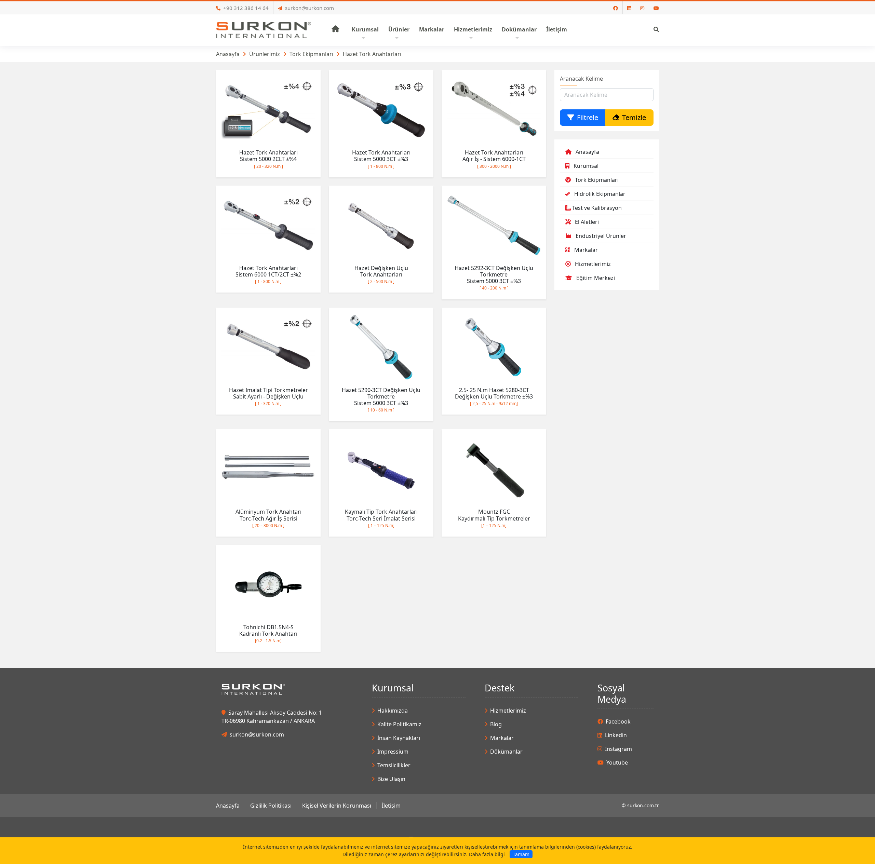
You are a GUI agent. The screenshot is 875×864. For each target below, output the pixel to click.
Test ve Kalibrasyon (597, 208)
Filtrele (587, 117)
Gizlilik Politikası (271, 805)
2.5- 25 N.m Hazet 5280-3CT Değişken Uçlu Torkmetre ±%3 (494, 396)
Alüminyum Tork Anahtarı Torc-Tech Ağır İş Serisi (268, 518)
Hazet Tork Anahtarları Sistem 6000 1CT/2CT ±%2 (268, 274)
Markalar (586, 250)
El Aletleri (587, 222)
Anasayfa (228, 54)
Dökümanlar (506, 751)
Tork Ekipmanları (311, 54)
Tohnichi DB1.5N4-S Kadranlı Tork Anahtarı (268, 633)
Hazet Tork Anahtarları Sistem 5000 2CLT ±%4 (268, 159)
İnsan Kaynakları (398, 738)
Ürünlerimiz (264, 54)
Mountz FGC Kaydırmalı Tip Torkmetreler (494, 518)
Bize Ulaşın (391, 779)
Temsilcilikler (393, 765)
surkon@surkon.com (309, 7)
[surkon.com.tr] (263, 29)
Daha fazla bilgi (487, 854)
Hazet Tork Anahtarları (372, 54)
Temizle (634, 117)
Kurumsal (586, 166)
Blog (496, 724)
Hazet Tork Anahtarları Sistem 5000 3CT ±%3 (381, 159)
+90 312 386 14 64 (246, 7)
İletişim (391, 805)
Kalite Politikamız (399, 724)
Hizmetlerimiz (593, 264)
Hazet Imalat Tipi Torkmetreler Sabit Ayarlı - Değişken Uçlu (268, 396)
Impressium (392, 751)
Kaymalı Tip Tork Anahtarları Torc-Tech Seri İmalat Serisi (381, 518)
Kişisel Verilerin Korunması (336, 805)
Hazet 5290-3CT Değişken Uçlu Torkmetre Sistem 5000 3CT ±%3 (381, 399)
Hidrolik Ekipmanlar (599, 194)
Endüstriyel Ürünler (601, 236)
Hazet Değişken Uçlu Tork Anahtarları (381, 274)
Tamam (521, 854)
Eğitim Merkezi (595, 278)
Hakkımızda (392, 710)
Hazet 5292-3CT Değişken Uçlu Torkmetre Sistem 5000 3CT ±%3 (494, 277)
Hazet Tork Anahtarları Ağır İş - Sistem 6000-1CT (494, 159)
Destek (499, 687)
